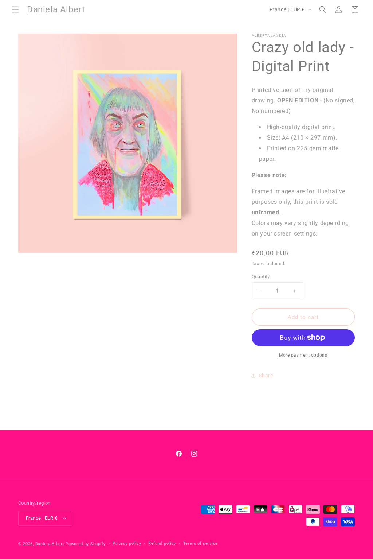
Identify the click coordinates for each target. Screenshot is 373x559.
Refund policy (162, 543)
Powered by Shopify (86, 543)
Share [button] (266, 376)
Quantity (261, 276)
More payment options (303, 355)
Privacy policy (127, 543)
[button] (15, 9)
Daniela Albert (49, 543)
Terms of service (200, 543)
